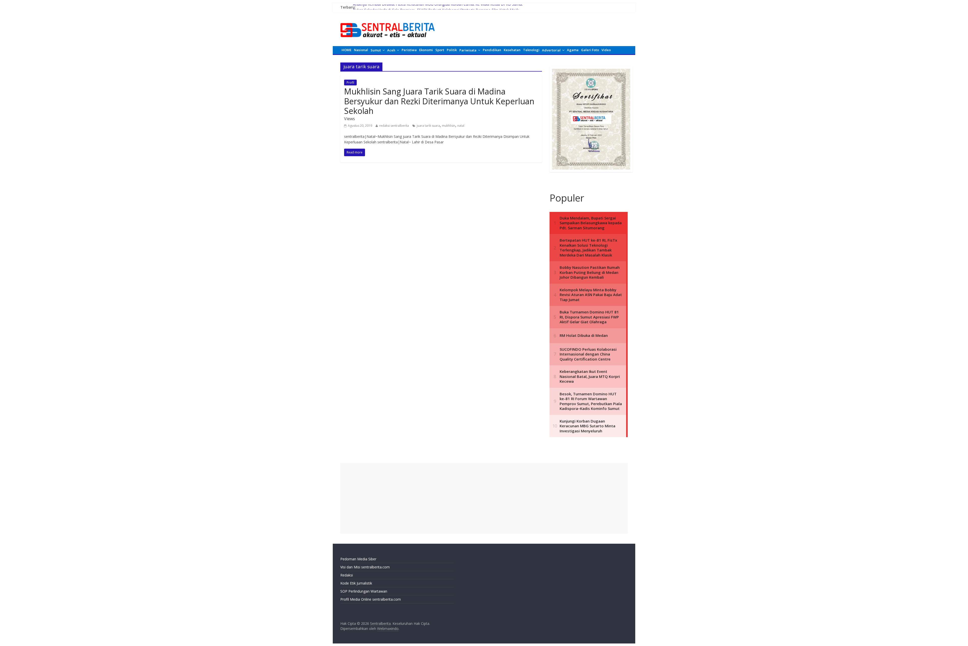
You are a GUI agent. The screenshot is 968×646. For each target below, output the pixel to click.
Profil (350, 82)
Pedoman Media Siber (358, 559)
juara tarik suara (428, 125)
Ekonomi (426, 50)
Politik (452, 50)
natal (460, 125)
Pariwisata (467, 50)
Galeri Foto (590, 50)
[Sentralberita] (387, 20)
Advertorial (551, 50)
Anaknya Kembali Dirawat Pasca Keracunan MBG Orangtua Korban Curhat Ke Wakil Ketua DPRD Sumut (438, 7)
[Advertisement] (484, 498)
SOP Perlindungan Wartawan (363, 591)
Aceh (391, 50)
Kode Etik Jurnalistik (356, 583)
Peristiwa (409, 50)
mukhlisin (448, 125)
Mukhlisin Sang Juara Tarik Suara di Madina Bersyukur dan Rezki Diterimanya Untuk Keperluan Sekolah (439, 101)
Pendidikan (492, 50)
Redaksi (346, 575)
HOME (346, 50)
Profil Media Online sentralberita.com (370, 599)
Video (606, 50)
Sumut (376, 50)
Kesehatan (512, 50)
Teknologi (531, 50)
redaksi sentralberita (394, 125)
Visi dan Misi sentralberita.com (365, 567)
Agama (573, 50)
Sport (439, 50)
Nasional (361, 50)
